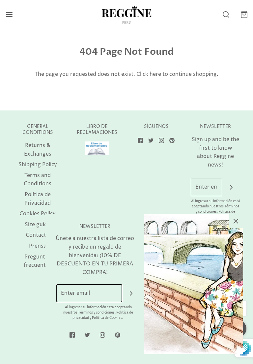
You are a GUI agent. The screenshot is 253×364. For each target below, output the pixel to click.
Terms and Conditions (37, 180)
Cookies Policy (37, 213)
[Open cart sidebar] (244, 15)
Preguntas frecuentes (37, 261)
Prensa (37, 246)
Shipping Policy (37, 164)
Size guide (37, 224)
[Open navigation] (9, 15)
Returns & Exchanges (37, 150)
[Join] (231, 187)
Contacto (37, 235)
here (155, 74)
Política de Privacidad (37, 199)
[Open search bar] (226, 15)
